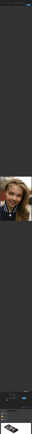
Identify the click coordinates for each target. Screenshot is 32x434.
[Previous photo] (0, 192)
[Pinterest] (7, 400)
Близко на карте (10, 410)
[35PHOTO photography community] (4, 1)
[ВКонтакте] (6, 400)
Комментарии (4, 410)
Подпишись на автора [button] (24, 398)
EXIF (15, 410)
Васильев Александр (6, 419)
